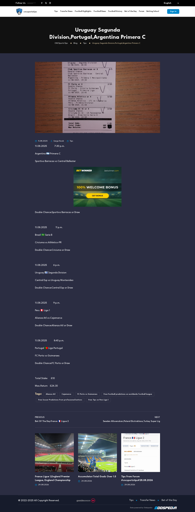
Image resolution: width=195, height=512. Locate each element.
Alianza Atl (50, 394)
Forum (141, 11)
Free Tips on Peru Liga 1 (98, 400)
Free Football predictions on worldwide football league (128, 394)
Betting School (152, 11)
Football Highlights (83, 11)
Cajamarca (66, 394)
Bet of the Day (130, 11)
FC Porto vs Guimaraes (87, 394)
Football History (115, 11)
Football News (100, 11)
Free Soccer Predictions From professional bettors (60, 400)
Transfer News (66, 11)
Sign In (173, 11)
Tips (56, 11)
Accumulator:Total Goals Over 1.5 (97, 476)
